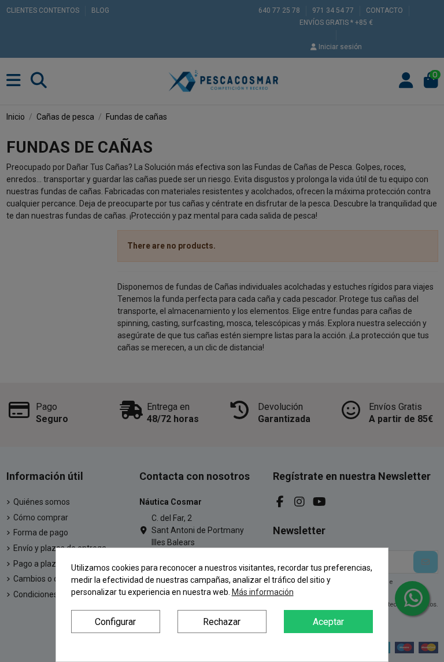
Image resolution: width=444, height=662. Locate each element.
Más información (263, 592)
